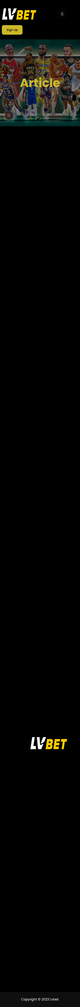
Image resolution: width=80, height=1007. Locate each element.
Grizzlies (20, 617)
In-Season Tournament (30, 623)
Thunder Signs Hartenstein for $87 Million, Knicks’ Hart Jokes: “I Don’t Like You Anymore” (38, 458)
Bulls (31, 585)
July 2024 (22, 305)
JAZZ (37, 630)
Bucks (18, 585)
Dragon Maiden (52, 598)
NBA (40, 643)
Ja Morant (21, 630)
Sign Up (12, 30)
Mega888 (55, 636)
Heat (35, 617)
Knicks (51, 630)
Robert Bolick (45, 655)
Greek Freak (45, 610)
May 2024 (22, 320)
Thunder (37, 662)
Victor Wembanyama (29, 694)
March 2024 (23, 335)
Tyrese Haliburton (48, 681)
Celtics (45, 585)
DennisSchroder (25, 598)
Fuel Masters (23, 610)
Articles (22, 395)
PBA (32, 649)
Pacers (19, 649)
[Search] (65, 276)
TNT (41, 668)
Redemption (23, 655)
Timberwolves (24, 668)
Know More (16, 238)
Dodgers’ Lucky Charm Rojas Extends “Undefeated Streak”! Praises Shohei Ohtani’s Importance (38, 489)
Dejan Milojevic (41, 591)
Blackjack (56, 578)
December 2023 (27, 358)
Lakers (19, 636)
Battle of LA (36, 578)
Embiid (19, 604)
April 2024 (22, 327)
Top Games (18, 960)
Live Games (18, 967)
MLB (17, 643)
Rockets (20, 662)
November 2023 (26, 365)
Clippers (20, 591)
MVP (29, 643)
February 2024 (25, 343)
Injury (55, 623)
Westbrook (56, 694)
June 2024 (22, 312)
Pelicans (46, 649)
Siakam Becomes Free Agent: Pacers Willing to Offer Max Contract (47, 537)
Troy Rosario (23, 681)
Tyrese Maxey (24, 688)
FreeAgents (37, 604)
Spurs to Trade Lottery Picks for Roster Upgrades (46, 515)
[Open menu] (62, 14)
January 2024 (25, 350)
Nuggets (54, 643)
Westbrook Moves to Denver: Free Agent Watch (45, 431)
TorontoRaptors (25, 675)
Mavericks (35, 636)
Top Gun (56, 668)
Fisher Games (20, 973)
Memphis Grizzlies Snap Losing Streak (38, 193)
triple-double (50, 675)
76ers (18, 578)
